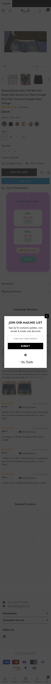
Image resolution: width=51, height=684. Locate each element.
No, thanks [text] (27, 361)
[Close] (47, 316)
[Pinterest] (25, 355)
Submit (25, 346)
